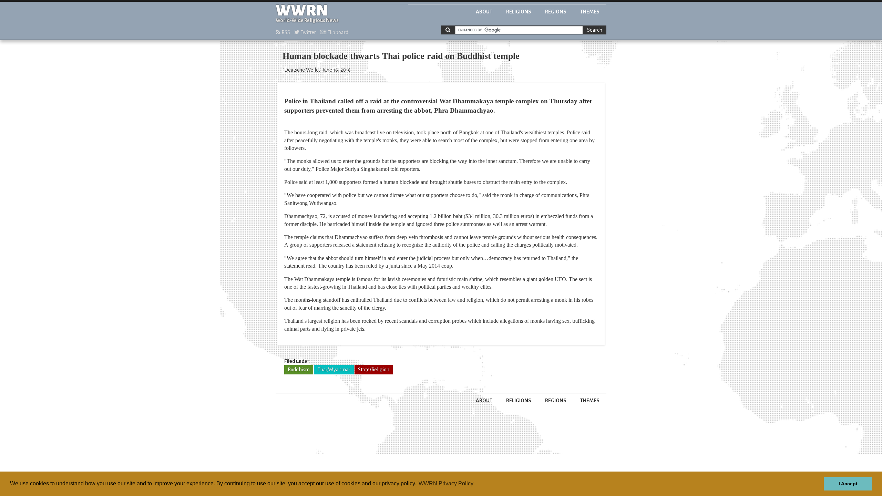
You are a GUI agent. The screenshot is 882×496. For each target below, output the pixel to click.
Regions (555, 11)
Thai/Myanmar (333, 369)
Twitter (307, 32)
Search (594, 30)
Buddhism (299, 369)
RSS (285, 32)
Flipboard (337, 32)
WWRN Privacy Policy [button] (446, 483)
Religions (518, 11)
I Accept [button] (848, 483)
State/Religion (373, 369)
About (484, 11)
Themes (589, 11)
